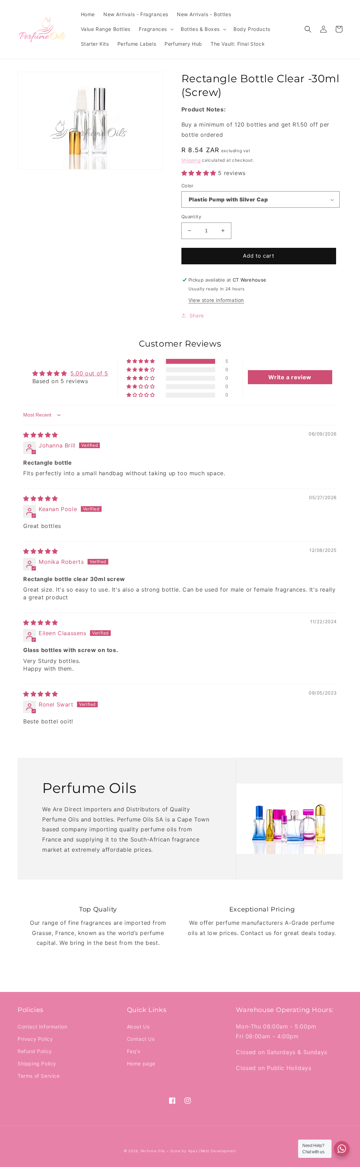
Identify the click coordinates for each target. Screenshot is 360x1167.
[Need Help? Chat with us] (341, 1148)
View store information (216, 300)
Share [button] (196, 315)
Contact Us (141, 1039)
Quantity (191, 216)
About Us (138, 1027)
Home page (141, 1063)
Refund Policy (35, 1051)
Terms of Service (39, 1076)
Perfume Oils (153, 1151)
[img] (40, 434)
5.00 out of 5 (89, 373)
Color (187, 185)
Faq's (133, 1051)
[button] (155, 29)
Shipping (191, 160)
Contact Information (42, 1027)
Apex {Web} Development (212, 1151)
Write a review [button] (289, 377)
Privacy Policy (35, 1039)
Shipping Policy (37, 1063)
